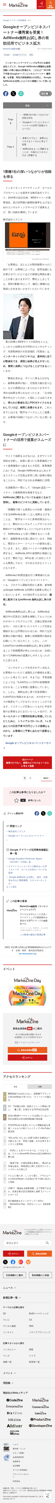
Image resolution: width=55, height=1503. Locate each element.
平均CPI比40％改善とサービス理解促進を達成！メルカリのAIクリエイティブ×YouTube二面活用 (30, 1128)
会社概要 (16, 1465)
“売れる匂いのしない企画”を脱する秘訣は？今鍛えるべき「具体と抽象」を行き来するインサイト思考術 (29, 1140)
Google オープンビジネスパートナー (26, 835)
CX (30, 1319)
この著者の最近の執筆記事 (33, 934)
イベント (8, 1373)
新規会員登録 (28, 1050)
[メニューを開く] (4, 4)
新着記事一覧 (10, 1297)
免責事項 (16, 1461)
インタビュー (9, 1349)
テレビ (6, 1319)
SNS (31, 1325)
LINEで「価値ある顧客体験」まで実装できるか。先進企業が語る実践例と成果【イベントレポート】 (29, 1191)
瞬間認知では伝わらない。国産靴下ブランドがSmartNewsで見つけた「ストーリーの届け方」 (29, 1096)
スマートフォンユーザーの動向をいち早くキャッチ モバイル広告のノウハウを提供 (27, 869)
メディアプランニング (39, 1332)
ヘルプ (15, 1444)
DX (4, 1313)
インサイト (8, 1332)
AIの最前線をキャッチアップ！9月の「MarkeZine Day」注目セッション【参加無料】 (29, 1204)
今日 (15, 1086)
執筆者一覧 (34, 1361)
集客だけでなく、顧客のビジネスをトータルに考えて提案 (35, 141)
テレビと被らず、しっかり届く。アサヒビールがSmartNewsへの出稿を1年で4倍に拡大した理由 (29, 1178)
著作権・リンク (19, 1448)
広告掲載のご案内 (14, 1275)
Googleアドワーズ (19, 55)
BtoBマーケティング (39, 1313)
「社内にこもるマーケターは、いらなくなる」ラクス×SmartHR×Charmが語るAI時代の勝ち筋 (29, 1153)
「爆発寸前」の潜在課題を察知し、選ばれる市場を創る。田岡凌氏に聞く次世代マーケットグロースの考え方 (29, 1166)
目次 (27, 105)
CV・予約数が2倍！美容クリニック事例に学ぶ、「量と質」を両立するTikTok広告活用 (29, 1108)
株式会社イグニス (17, 831)
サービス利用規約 (20, 1469)
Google (6, 55)
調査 (31, 1349)
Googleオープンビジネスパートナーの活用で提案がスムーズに (35, 125)
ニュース (8, 1287)
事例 (31, 55)
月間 (40, 1086)
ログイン (29, 1057)
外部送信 (16, 1481)
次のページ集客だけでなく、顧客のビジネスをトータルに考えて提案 (27, 762)
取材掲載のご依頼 (40, 1275)
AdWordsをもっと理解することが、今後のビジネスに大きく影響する (35, 152)
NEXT (45, 778)
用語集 (6, 1383)
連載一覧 (7, 1361)
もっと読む (11, 886)
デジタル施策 (9, 1325)
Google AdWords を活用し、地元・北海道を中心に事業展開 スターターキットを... (28, 880)
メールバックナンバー (29, 1042)
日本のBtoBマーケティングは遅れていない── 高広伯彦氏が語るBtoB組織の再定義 (30, 1117)
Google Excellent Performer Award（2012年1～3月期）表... (25, 860)
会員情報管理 (18, 1457)
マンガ (6, 1355)
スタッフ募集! (18, 1452)
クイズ (32, 1355)
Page (10, 146)
